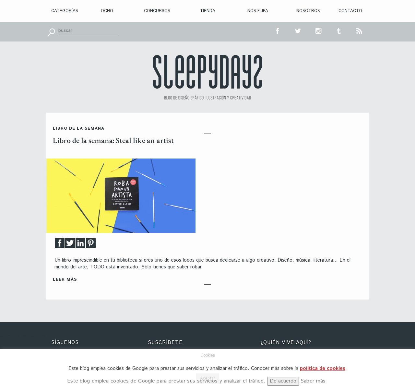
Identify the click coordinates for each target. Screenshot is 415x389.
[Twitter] (70, 245)
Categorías (64, 11)
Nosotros (308, 11)
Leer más (65, 280)
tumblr (339, 30)
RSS (359, 30)
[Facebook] (59, 245)
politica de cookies (322, 368)
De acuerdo (283, 381)
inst (318, 30)
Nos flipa (257, 11)
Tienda (207, 11)
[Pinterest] (91, 245)
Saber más (313, 381)
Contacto (350, 11)
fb (278, 30)
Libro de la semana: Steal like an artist (113, 141)
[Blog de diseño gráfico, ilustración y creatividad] (207, 77)
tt (298, 30)
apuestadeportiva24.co (23, 336)
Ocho (107, 11)
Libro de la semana (78, 128)
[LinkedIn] (80, 245)
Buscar (51, 32)
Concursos (157, 11)
